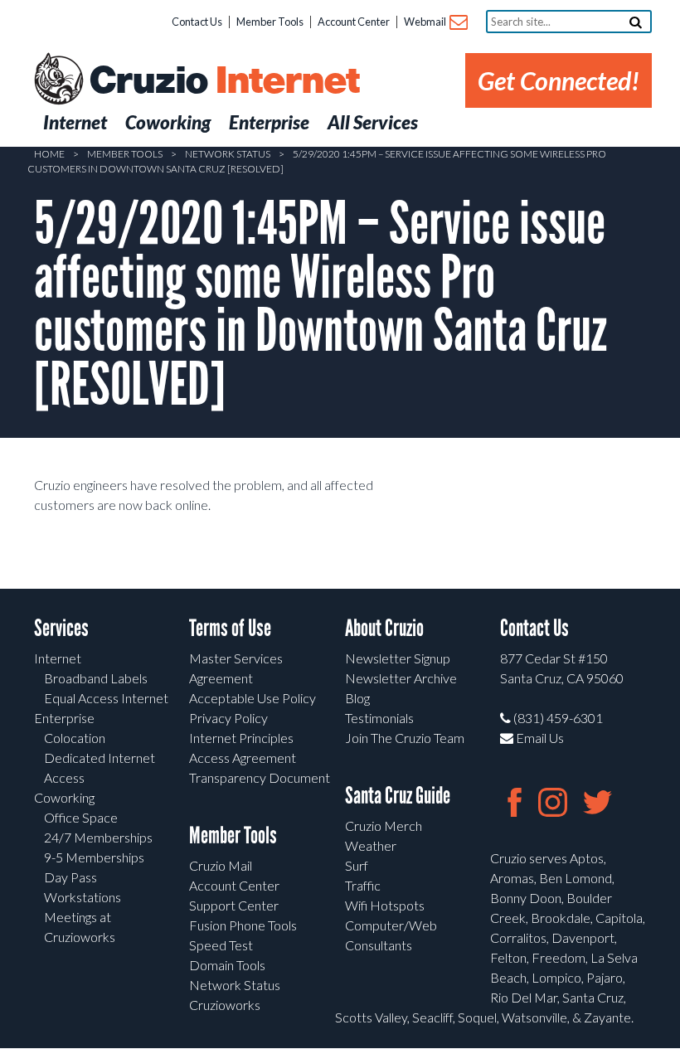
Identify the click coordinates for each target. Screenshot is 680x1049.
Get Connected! (558, 80)
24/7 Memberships (98, 837)
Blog (357, 698)
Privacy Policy (228, 718)
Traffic (363, 885)
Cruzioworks (224, 1005)
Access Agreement (242, 757)
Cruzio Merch (383, 825)
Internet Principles (241, 737)
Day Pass (70, 877)
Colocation (74, 737)
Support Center (234, 905)
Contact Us (197, 21)
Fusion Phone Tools (243, 925)
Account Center (354, 21)
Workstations (82, 897)
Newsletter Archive (401, 678)
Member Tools (270, 21)
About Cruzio (384, 628)
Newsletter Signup (397, 658)
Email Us (538, 737)
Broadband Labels (96, 678)
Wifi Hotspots (385, 905)
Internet (57, 658)
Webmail (426, 21)
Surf (356, 865)
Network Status (227, 154)
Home (49, 154)
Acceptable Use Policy (252, 698)
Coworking (64, 797)
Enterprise (64, 718)
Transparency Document (259, 777)
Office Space (81, 817)
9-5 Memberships (94, 857)
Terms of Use (230, 628)
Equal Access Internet (106, 698)
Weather (370, 845)
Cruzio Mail (220, 865)
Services (61, 628)
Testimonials (379, 718)
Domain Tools (227, 965)
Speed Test (221, 945)
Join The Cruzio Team (404, 737)
